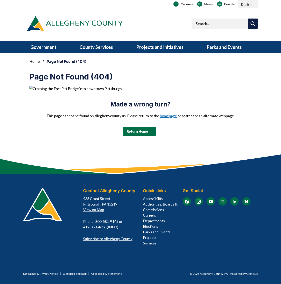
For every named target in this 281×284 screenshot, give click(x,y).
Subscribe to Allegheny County (107, 238)
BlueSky (246, 201)
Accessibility (153, 198)
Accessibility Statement (106, 273)
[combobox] (248, 4)
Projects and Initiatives (159, 47)
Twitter (222, 201)
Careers (149, 215)
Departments (154, 221)
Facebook (187, 201)
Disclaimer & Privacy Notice (40, 273)
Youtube (211, 201)
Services (150, 243)
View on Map (93, 209)
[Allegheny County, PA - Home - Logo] (74, 24)
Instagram (199, 201)
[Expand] (63, 47)
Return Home (137, 131)
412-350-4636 (94, 227)
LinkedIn (234, 201)
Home (34, 61)
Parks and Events (224, 47)
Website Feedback (75, 273)
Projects (150, 237)
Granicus (252, 273)
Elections (150, 226)
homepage (168, 115)
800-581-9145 (106, 221)
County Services (96, 47)
